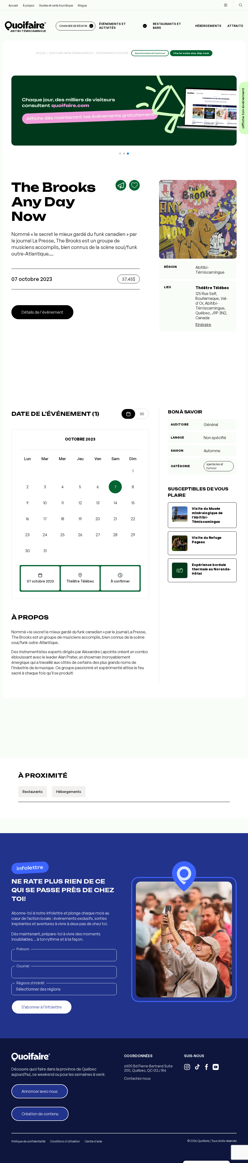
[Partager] (121, 185)
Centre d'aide (93, 1141)
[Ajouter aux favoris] (134, 185)
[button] (120, 154)
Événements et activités (112, 53)
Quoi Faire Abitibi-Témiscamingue (71, 53)
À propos (28, 5)
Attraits (235, 26)
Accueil (13, 5)
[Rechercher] (240, 5)
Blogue (82, 5)
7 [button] (115, 486)
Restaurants (33, 792)
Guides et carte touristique (56, 5)
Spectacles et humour (214, 466)
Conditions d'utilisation (65, 1141)
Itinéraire (203, 324)
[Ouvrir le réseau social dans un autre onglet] (187, 1067)
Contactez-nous (137, 1078)
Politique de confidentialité (28, 1141)
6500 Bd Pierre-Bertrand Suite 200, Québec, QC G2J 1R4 (148, 1068)
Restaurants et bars (167, 26)
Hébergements (208, 26)
